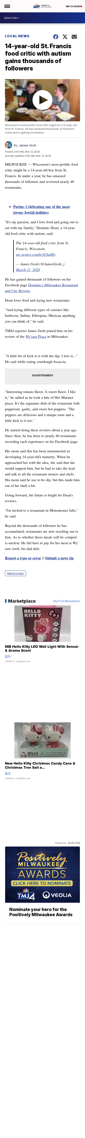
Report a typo (15, 573)
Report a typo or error (23, 558)
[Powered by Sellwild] (74, 842)
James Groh (27, 145)
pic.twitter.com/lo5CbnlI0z (36, 254)
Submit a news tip (59, 558)
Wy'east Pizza (36, 336)
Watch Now (73, 6)
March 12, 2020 (28, 269)
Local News (17, 36)
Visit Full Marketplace (66, 601)
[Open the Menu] (7, 6)
